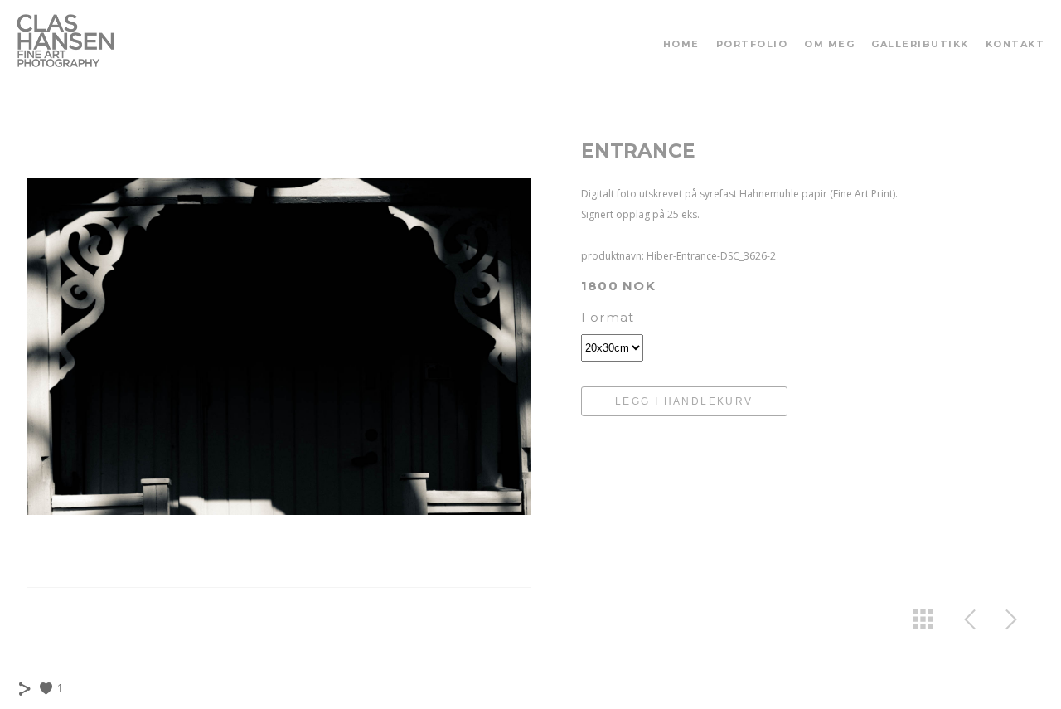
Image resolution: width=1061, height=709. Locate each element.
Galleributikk (920, 44)
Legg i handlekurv (684, 401)
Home (681, 44)
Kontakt (1015, 44)
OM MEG (829, 44)
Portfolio (752, 44)
